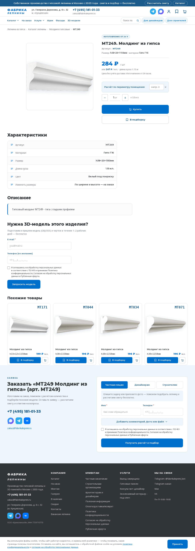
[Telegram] (153, 11)
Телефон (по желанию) (20, 253)
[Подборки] (177, 11)
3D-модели (74, 20)
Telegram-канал (162, 483)
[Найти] (138, 20)
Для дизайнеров (153, 20)
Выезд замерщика (129, 478)
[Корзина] (185, 11)
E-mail (11, 239)
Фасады (60, 20)
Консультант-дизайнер (132, 488)
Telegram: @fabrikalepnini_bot (169, 478)
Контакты (56, 509)
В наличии (56, 499)
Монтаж (55, 488)
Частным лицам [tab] (114, 385)
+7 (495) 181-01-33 (86, 10)
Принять (177, 544)
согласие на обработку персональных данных (55, 547)
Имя (104, 405)
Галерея (55, 493)
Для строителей (176, 20)
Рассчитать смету (158, 3)
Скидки (55, 504)
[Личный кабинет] (169, 11)
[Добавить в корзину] (45, 360)
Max (156, 488)
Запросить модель (23, 284)
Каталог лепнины (37, 29)
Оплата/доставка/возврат (99, 506)
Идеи (50, 20)
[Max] (18, 516)
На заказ (26, 20)
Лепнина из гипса (16, 29)
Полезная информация (97, 501)
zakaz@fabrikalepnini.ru (84, 13)
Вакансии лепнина (60, 514)
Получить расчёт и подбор (142, 442)
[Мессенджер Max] (161, 11)
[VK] (27, 420)
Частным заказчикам (96, 478)
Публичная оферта (30, 276)
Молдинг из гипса (21, 349)
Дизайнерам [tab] (142, 385)
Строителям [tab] (170, 385)
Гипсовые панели (129, 483)
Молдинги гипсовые (59, 29)
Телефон (148, 405)
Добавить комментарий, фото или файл (140, 421)
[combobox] (129, 20)
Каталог (180, 3)
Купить (137, 109)
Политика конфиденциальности (133, 432)
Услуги (37, 20)
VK (155, 493)
